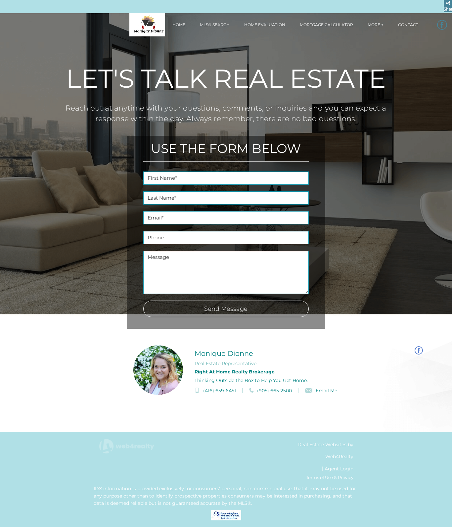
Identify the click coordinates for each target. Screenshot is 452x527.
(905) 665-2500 (274, 391)
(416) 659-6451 (219, 391)
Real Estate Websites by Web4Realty (325, 450)
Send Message (226, 308)
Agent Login (339, 469)
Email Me (326, 391)
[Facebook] (442, 25)
